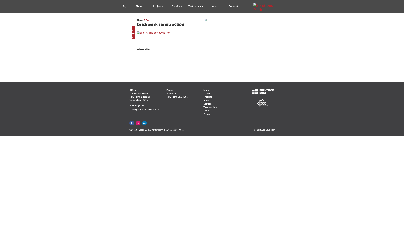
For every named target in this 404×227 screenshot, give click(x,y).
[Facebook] (131, 123)
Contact (233, 6)
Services (177, 6)
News (214, 6)
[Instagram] (138, 123)
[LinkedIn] (144, 123)
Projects (158, 6)
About (139, 6)
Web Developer (268, 130)
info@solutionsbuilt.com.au (145, 109)
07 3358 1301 (139, 106)
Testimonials (195, 6)
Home (206, 93)
